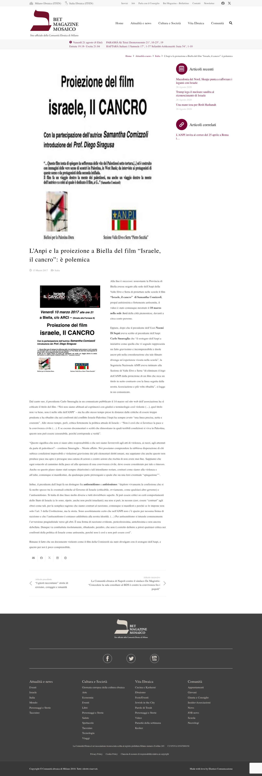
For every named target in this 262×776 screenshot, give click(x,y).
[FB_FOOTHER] (107, 658)
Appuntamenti (196, 687)
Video (138, 717)
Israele (33, 692)
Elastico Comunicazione (221, 768)
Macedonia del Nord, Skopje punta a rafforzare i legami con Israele (204, 80)
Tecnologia (88, 733)
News (191, 707)
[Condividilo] (41, 558)
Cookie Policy (112, 753)
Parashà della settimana (148, 722)
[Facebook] (223, 3)
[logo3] (54, 23)
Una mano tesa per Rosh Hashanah (196, 104)
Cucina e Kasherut (145, 687)
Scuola (191, 717)
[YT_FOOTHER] (154, 658)
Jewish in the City (145, 702)
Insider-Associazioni (199, 702)
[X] (229, 3)
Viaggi (86, 738)
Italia (57, 270)
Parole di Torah (143, 707)
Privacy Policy (96, 753)
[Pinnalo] (65, 558)
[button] (230, 22)
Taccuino (34, 712)
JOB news (193, 712)
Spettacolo (88, 722)
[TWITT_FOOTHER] (131, 658)
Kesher (139, 728)
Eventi (32, 687)
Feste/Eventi (141, 697)
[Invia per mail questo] (33, 558)
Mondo (33, 702)
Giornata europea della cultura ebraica (103, 687)
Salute (85, 717)
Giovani (192, 692)
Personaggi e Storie (40, 707)
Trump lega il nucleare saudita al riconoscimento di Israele (195, 93)
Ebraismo (140, 692)
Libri (85, 707)
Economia (87, 697)
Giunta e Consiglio (198, 697)
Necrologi (193, 722)
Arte (84, 692)
